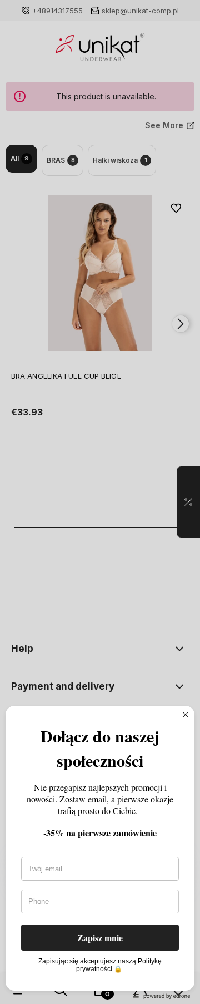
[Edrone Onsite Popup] (100, 502)
